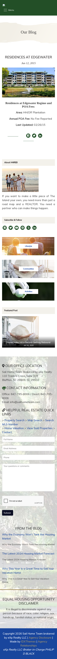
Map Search (35, 420)
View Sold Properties (40, 428)
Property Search (14, 420)
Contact (7, 432)
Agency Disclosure (40, 637)
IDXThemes (28, 641)
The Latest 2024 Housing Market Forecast (28, 553)
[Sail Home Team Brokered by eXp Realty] (28, 5)
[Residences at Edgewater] (28, 84)
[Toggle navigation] (9, 10)
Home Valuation (14, 428)
